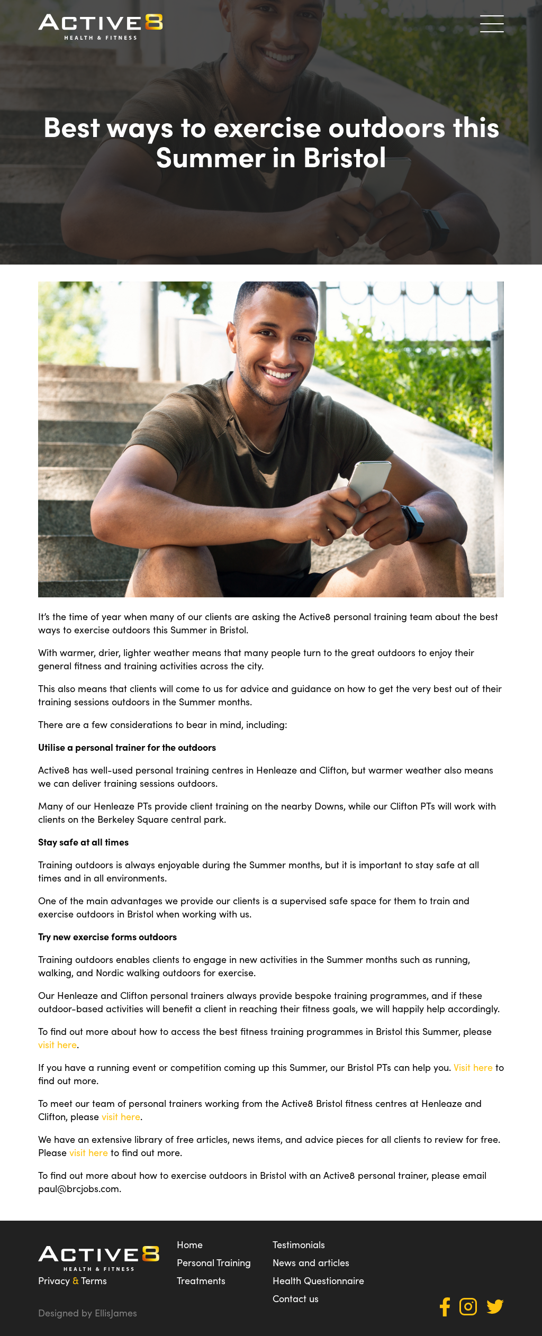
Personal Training (214, 1262)
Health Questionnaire (318, 1280)
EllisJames (116, 1312)
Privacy (54, 1280)
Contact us (296, 1298)
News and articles (311, 1262)
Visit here (473, 1067)
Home (190, 1244)
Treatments (201, 1280)
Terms (94, 1280)
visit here (57, 1044)
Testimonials (299, 1244)
